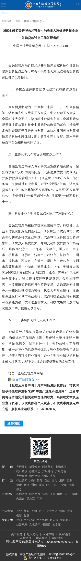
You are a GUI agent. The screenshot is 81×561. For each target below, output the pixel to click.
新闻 (26, 21)
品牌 (26, 515)
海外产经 (34, 475)
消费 (62, 480)
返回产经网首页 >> (25, 379)
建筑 (41, 484)
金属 (64, 484)
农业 (47, 480)
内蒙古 (20, 498)
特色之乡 (34, 494)
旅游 (32, 480)
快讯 (45, 475)
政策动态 (34, 471)
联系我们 (64, 534)
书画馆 (46, 524)
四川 (67, 494)
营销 (62, 511)
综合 (19, 489)
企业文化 (51, 511)
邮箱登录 (41, 538)
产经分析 (60, 471)
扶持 (69, 511)
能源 (69, 480)
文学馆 (56, 524)
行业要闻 (21, 480)
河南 (52, 494)
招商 (45, 494)
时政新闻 (47, 466)
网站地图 (57, 538)
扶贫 (52, 475)
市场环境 (60, 466)
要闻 (19, 520)
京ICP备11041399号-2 (62, 554)
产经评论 (47, 471)
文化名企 (65, 520)
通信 (34, 484)
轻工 (49, 484)
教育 (39, 480)
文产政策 (29, 520)
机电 (71, 484)
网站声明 (48, 534)
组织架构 (32, 534)
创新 (19, 515)
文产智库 (42, 520)
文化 (54, 480)
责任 (41, 511)
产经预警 (21, 475)
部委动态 (37, 21)
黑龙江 (31, 498)
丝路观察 (21, 524)
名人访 (54, 520)
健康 (19, 484)
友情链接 (25, 538)
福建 (75, 494)
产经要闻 (21, 466)
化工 (56, 484)
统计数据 (21, 471)
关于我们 (16, 534)
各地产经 (21, 494)
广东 (39, 498)
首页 (18, 21)
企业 (19, 511)
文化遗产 (34, 524)
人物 (34, 511)
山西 (60, 494)
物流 (26, 484)
